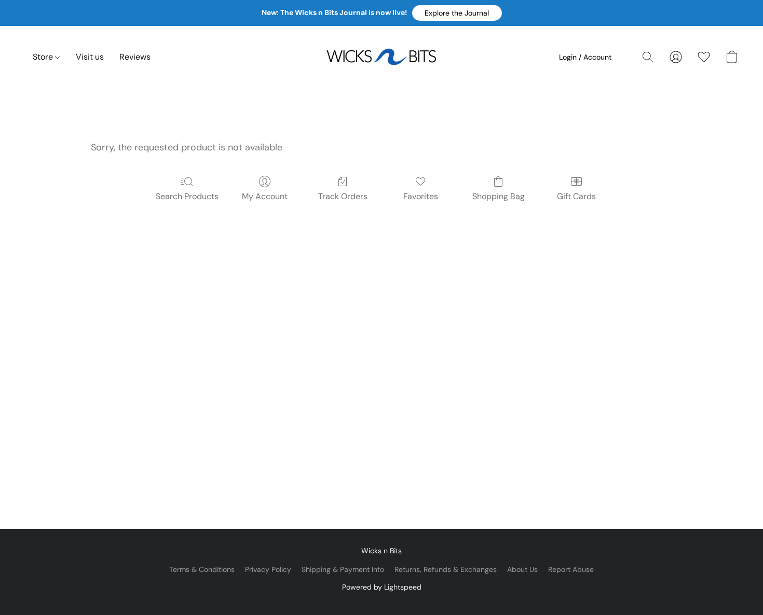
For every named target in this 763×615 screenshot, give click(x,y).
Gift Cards (576, 196)
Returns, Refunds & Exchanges (445, 569)
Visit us (90, 56)
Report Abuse (571, 569)
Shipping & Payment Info (343, 569)
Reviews (135, 56)
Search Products (187, 196)
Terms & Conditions (202, 569)
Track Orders (342, 196)
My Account (265, 196)
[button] (457, 13)
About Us (522, 569)
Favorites (420, 196)
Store (44, 56)
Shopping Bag (498, 196)
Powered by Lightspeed (381, 587)
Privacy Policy (268, 569)
